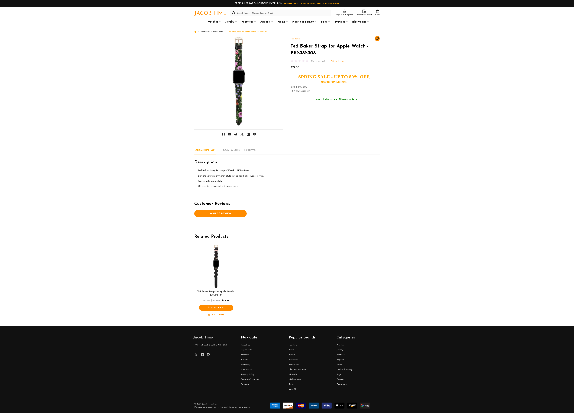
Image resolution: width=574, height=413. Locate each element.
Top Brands (246, 350)
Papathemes (243, 407)
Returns (244, 360)
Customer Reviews (239, 150)
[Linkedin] (248, 134)
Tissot (291, 384)
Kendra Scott (295, 365)
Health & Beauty (303, 22)
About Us (245, 345)
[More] (219, 22)
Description (205, 150)
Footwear (247, 22)
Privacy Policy (247, 374)
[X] (242, 134)
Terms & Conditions (250, 379)
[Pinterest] (254, 134)
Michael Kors (295, 379)
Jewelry (229, 22)
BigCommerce (212, 407)
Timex (291, 350)
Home (281, 22)
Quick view (217, 315)
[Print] (235, 134)
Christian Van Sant (297, 369)
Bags (324, 22)
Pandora (293, 345)
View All (292, 389)
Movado (293, 374)
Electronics (359, 22)
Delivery (245, 355)
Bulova (292, 355)
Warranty (245, 365)
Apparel (265, 22)
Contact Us (246, 369)
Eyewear (339, 22)
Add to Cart (216, 308)
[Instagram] (208, 354)
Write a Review (337, 61)
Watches (212, 22)
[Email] (229, 134)
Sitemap (245, 384)
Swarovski (293, 360)
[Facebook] (223, 134)
